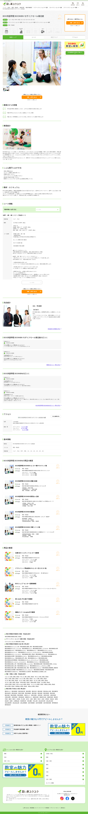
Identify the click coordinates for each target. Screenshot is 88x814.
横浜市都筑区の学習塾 (10, 656)
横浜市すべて (8, 691)
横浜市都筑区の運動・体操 (26, 646)
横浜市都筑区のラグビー (20, 650)
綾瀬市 (11, 700)
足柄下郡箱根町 (31, 702)
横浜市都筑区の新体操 (37, 646)
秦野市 (35, 699)
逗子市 (27, 699)
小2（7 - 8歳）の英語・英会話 (40, 678)
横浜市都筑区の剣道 (44, 660)
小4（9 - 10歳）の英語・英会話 (26, 680)
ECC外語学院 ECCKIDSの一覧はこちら (75, 53)
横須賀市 (56, 697)
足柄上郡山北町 (16, 702)
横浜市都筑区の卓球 (53, 648)
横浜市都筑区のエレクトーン (11, 652)
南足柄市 (7, 700)
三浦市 (31, 699)
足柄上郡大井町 (49, 700)
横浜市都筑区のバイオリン (21, 656)
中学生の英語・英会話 (25, 682)
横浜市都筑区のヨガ (52, 654)
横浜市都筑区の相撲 (38, 663)
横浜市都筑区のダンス (33, 658)
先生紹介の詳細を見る (54, 329)
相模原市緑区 (36, 697)
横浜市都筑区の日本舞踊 (10, 669)
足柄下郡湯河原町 (47, 702)
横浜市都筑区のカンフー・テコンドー (24, 669)
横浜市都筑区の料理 (49, 669)
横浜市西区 (28, 691)
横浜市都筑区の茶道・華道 (23, 667)
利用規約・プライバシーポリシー (52, 807)
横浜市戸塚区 (21, 693)
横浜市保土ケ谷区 (47, 691)
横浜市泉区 (7, 695)
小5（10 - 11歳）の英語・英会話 (41, 680)
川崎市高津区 (53, 695)
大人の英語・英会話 (45, 682)
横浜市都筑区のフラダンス (33, 661)
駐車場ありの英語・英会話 (21, 686)
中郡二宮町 (35, 700)
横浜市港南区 (28, 693)
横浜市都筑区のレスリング (35, 667)
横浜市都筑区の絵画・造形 (10, 665)
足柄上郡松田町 (8, 702)
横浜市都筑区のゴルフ (10, 650)
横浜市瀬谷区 (46, 693)
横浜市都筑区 (20, 695)
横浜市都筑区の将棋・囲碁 (10, 667)
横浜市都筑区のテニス (27, 648)
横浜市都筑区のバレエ (10, 658)
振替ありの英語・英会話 (49, 684)
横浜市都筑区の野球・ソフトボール (40, 648)
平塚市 (6, 699)
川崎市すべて (27, 695)
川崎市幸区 (40, 695)
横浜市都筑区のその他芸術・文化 (39, 671)
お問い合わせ (26, 807)
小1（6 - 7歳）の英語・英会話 (26, 678)
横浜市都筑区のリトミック (41, 654)
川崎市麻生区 (21, 697)
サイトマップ (41, 807)
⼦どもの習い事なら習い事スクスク (44, 812)
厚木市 (39, 699)
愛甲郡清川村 (8, 704)
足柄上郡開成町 (23, 702)
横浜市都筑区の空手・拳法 (21, 658)
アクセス (75, 37)
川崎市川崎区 (34, 695)
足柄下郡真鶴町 (39, 702)
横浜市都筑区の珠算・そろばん (50, 663)
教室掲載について (34, 807)
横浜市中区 (34, 691)
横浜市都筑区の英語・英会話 (28, 654)
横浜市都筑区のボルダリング (34, 656)
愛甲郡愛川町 (55, 702)
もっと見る (32, 282)
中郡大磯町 (29, 700)
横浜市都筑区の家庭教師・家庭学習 (50, 667)
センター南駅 (25, 429)
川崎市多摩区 (8, 697)
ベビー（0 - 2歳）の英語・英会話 (12, 676)
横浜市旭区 (34, 693)
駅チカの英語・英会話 (10, 686)
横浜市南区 (40, 691)
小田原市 (18, 699)
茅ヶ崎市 (23, 699)
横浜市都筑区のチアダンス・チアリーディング (28, 660)
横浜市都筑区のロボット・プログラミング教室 (40, 665)
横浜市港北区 (14, 693)
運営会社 (63, 807)
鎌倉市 (10, 699)
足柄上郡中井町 (42, 700)
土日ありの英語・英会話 (10, 684)
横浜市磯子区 (55, 691)
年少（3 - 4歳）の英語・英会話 (27, 676)
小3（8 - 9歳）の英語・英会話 (11, 680)
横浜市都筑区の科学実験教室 (11, 660)
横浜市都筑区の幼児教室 (46, 656)
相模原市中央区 (43, 697)
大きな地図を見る (55, 416)
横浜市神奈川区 (21, 691)
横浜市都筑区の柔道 (43, 658)
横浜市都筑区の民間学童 (39, 669)
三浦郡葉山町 (16, 700)
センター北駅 (24, 426)
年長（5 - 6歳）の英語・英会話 (11, 678)
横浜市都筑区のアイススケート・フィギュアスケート (29, 652)
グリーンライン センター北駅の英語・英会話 (14, 641)
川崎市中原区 (46, 695)
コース (34, 37)
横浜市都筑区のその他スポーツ (11, 671)
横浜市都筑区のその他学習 (25, 671)
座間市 (56, 699)
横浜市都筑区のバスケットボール (45, 650)
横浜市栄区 (52, 693)
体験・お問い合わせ (75, 22)
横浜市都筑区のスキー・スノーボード (13, 654)
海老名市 (52, 699)
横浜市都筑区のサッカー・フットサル (13, 648)
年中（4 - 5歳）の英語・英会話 (41, 676)
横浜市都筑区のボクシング (23, 665)
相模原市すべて (28, 697)
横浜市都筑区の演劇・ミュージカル (25, 663)
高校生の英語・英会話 (35, 682)
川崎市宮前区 (14, 697)
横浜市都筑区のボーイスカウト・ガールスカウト (15, 661)
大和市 (42, 699)
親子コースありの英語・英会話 (23, 684)
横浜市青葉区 (13, 695)
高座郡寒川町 (23, 700)
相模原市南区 (50, 697)
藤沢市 (14, 699)
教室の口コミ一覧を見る (53, 365)
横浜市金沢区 (8, 693)
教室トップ (13, 37)
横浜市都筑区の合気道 (44, 661)
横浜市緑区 (40, 693)
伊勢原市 (47, 699)
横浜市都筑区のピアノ (32, 650)
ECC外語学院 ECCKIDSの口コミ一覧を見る (48, 405)
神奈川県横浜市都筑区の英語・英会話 (13, 636)
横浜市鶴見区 (14, 691)
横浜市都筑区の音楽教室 (47, 652)
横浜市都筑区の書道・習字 (10, 663)
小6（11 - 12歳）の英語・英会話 (12, 682)
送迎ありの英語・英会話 (33, 686)
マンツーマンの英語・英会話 (37, 684)
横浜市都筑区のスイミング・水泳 (12, 646)
